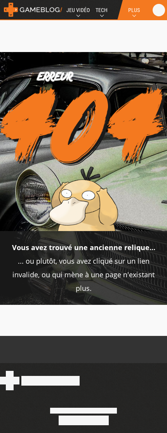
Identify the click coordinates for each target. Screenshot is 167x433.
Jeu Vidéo (78, 10)
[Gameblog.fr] (31, 9)
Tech (102, 10)
